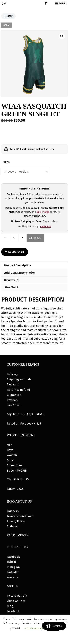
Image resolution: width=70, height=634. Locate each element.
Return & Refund (18, 390)
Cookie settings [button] (34, 628)
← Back (8, 16)
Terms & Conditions (20, 516)
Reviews (12, 400)
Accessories (14, 465)
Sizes (6, 162)
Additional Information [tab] (20, 272)
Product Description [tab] (17, 265)
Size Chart (14, 405)
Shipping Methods (19, 379)
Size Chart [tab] (11, 287)
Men (10, 445)
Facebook (13, 557)
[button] (62, 36)
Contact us (45, 226)
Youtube (12, 577)
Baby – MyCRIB (17, 470)
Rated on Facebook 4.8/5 (24, 423)
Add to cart (35, 238)
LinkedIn (13, 572)
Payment (13, 384)
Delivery (12, 374)
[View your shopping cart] (46, 3)
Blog (10, 606)
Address (12, 526)
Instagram (14, 567)
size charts (43, 211)
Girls (10, 460)
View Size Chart (14, 251)
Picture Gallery (17, 595)
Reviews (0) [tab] (11, 280)
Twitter (11, 562)
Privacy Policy (16, 521)
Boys (10, 450)
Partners (13, 511)
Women (12, 455)
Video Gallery (16, 601)
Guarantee (14, 395)
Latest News (15, 489)
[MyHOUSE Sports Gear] (4, 3)
